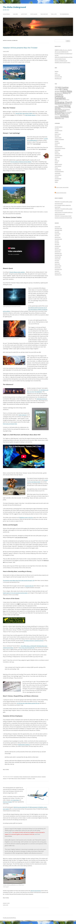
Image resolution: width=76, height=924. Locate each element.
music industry (58, 166)
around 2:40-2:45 (29, 586)
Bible (13, 778)
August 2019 (57, 233)
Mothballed (69, 112)
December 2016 (58, 253)
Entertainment (59, 104)
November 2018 (58, 239)
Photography (67, 113)
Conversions (57, 99)
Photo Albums (33, 14)
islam (56, 159)
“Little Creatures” (22, 415)
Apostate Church (58, 130)
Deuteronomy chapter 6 (24, 744)
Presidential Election (59, 171)
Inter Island (57, 108)
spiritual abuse (58, 175)
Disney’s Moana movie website (17, 272)
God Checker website (30, 115)
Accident (57, 89)
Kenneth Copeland (58, 110)
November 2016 (58, 255)
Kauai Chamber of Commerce (62, 109)
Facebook (66, 104)
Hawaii (60, 106)
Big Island (57, 93)
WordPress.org (58, 78)
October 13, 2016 (6, 903)
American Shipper (7, 802)
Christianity (16, 776)
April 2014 (57, 271)
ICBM (69, 107)
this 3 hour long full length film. (27, 647)
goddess (56, 106)
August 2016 (57, 258)
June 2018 (57, 242)
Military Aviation (58, 164)
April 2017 (57, 248)
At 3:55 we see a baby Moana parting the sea (28, 703)
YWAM (62, 118)
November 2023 (58, 228)
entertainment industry (36, 776)
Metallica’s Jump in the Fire (26, 517)
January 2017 (57, 251)
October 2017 (58, 246)
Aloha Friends (6, 14)
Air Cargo (63, 89)
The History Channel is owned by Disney (33, 640)
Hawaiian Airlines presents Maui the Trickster (20, 48)
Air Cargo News (15, 800)
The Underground (64, 14)
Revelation (23, 778)
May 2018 (57, 244)
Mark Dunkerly (59, 112)
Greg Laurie (57, 153)
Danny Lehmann (63, 99)
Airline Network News (61, 192)
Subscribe (15, 14)
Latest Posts (24, 14)
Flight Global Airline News (62, 187)
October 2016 (58, 257)
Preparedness (62, 114)
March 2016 (57, 264)
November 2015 (58, 269)
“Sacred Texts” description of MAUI (24, 113)
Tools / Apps (54, 14)
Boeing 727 (67, 93)
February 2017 (58, 249)
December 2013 (58, 274)
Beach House (58, 134)
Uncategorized (58, 178)
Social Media (57, 173)
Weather (57, 180)
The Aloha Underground (14, 7)
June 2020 (57, 232)
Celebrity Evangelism (60, 97)
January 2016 (57, 267)
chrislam (56, 141)
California (60, 94)
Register (56, 71)
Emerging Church (26, 776)
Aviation (63, 91)
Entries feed (57, 75)
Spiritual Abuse (58, 117)
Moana (19, 778)
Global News (57, 150)
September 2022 (58, 230)
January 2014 (57, 273)
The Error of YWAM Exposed (61, 60)
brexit (56, 94)
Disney (20, 776)
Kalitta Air (57, 160)
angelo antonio (58, 212)
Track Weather (44, 14)
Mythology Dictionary (42, 399)
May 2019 (57, 235)
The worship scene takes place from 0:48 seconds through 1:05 (18, 580)
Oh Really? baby (60, 113)
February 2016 (58, 265)
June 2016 (57, 260)
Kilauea (64, 110)
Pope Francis (57, 114)
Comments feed (58, 76)
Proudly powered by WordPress (9, 917)
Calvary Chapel (58, 137)
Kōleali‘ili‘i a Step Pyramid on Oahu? (62, 62)
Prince (67, 114)
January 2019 (57, 237)
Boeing (61, 93)
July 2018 (57, 241)
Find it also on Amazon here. (10, 423)
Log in (56, 73)
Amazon (57, 91)
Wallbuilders (58, 118)
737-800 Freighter (62, 87)
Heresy (67, 105)
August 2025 (57, 226)
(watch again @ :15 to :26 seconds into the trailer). (15, 593)
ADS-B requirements (36, 890)
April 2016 (57, 262)
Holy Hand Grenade (64, 107)
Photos (56, 168)
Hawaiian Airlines (58, 155)
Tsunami (62, 117)
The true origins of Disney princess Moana (20, 161)
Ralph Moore (57, 116)
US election (66, 117)
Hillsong (57, 107)
